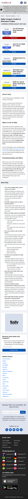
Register (23, 412)
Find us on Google (6, 447)
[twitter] (6, 429)
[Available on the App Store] (10, 481)
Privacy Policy (17, 440)
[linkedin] (14, 429)
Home (2, 16)
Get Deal (14, 51)
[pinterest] (17, 429)
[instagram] (21, 429)
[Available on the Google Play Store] (10, 487)
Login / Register (5, 440)
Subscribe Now (14, 350)
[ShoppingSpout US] (6, 2)
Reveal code (14, 38)
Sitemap (16, 445)
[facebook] (10, 429)
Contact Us (4, 445)
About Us (16, 442)
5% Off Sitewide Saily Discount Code (18, 30)
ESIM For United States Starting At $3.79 (19, 83)
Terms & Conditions (6, 442)
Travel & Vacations (10, 16)
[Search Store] (21, 2)
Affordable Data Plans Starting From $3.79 (18, 71)
